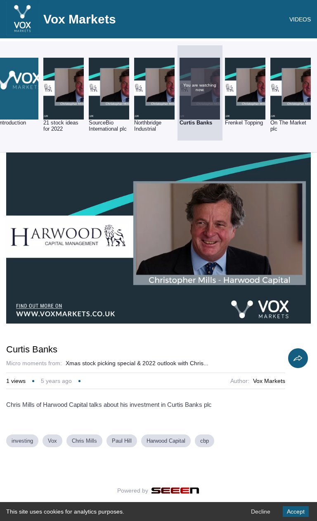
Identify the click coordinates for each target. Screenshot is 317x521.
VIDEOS (300, 19)
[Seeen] (175, 490)
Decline (260, 511)
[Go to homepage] (22, 33)
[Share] (298, 358)
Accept (296, 511)
